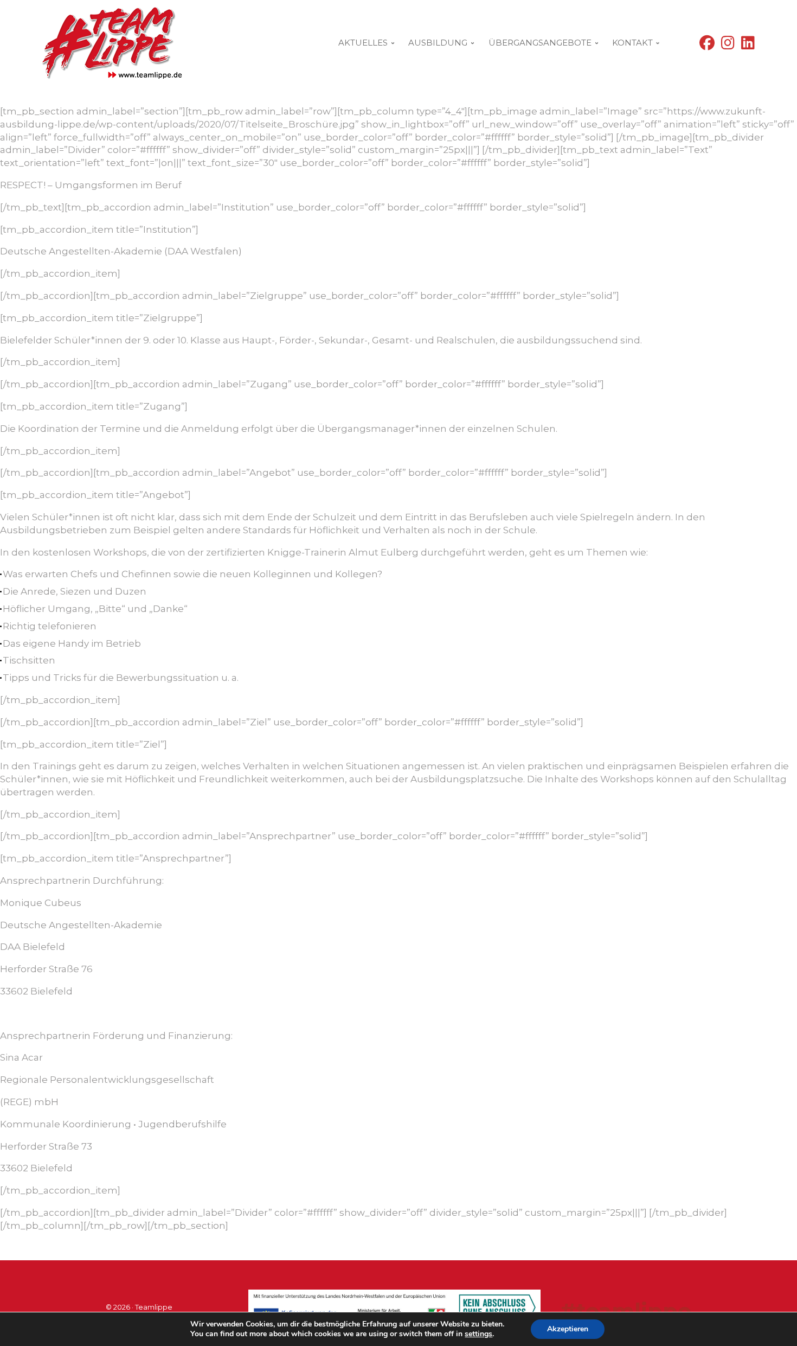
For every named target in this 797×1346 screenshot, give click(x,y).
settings (478, 1334)
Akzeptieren (567, 1329)
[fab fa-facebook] (707, 45)
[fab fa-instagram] (728, 45)
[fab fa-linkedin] (748, 45)
